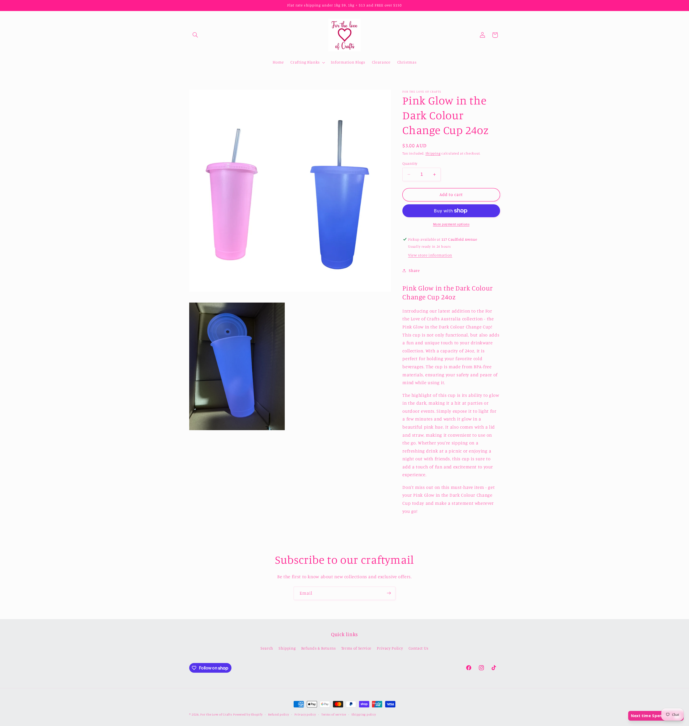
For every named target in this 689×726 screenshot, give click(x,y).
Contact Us (418, 648)
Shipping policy (363, 714)
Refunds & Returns (318, 648)
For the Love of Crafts (216, 714)
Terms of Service (356, 648)
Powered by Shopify (247, 714)
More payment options (451, 224)
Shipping (433, 153)
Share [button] (414, 270)
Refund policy (278, 714)
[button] (195, 35)
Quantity (409, 163)
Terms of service (333, 714)
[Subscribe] (389, 593)
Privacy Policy (390, 648)
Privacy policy (305, 714)
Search (267, 648)
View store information (430, 255)
